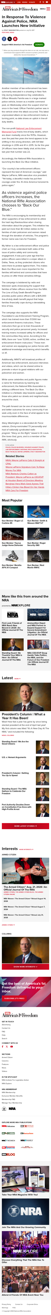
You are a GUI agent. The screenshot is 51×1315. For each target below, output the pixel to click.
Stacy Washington (37, 452)
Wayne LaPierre (23, 452)
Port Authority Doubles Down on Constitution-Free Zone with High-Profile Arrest (16, 807)
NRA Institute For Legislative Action (15, 1080)
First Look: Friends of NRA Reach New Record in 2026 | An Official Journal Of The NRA (12, 628)
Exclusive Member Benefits (12, 1096)
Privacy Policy (6, 1304)
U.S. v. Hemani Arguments (14, 757)
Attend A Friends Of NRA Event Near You (22, 1295)
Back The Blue (11, 452)
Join (19, 2)
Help (3, 1035)
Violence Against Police (34, 447)
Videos (4, 1071)
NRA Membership (8, 1092)
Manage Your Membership (12, 1103)
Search (4, 1038)
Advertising (6, 1024)
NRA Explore (7, 1083)
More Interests (25, 849)
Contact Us (6, 1028)
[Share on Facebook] (4, 37)
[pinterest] (15, 37)
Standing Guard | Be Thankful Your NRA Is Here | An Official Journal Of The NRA (12, 656)
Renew (24, 2)
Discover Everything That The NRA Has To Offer (23, 1261)
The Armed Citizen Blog (24, 892)
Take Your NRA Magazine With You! (20, 1194)
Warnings (5, 1308)
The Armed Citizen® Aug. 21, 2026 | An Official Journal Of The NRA (25, 888)
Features (5, 32)
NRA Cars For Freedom (17, 490)
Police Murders (17, 447)
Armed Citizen (9, 854)
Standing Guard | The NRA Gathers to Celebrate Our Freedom (14, 791)
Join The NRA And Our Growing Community (24, 1227)
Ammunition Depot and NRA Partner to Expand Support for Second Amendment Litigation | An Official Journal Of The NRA (37, 629)
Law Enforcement (13, 449)
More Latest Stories (31, 826)
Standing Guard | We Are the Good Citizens (15, 742)
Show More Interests (31, 966)
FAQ (3, 1031)
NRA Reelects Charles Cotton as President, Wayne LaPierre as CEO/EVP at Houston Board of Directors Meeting (25, 477)
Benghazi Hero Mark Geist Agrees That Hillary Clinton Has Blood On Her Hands (25, 485)
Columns (10, 735)
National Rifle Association (31, 449)
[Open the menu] (48, 8)
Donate (32, 2)
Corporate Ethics (32, 1304)
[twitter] (9, 37)
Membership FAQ (8, 1099)
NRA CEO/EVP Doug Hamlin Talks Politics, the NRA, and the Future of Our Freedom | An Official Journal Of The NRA (38, 658)
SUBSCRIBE (14, 998)
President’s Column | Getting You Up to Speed (15, 774)
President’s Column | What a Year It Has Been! (23, 716)
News (12, 32)
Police (8, 447)
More (16, 679)
